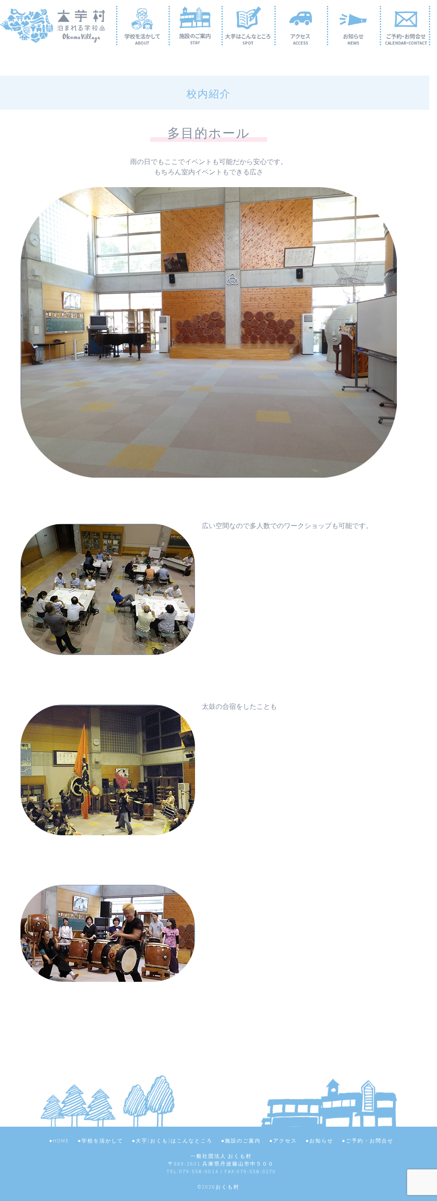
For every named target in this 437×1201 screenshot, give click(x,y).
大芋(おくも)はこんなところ (174, 1140)
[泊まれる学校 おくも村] (52, 35)
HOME (61, 1140)
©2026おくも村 (218, 1186)
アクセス (285, 1140)
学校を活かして (102, 1140)
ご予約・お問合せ (369, 1140)
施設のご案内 (243, 1140)
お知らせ (321, 1140)
